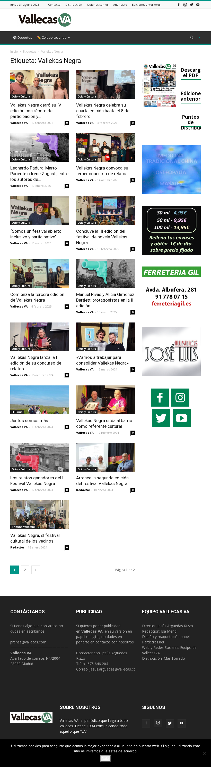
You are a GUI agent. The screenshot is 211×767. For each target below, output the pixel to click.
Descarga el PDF (192, 72)
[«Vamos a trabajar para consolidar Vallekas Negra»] (105, 336)
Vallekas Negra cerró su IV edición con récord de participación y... (35, 110)
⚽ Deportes (22, 37)
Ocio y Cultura (21, 96)
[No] (204, 753)
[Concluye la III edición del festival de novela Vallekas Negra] (105, 210)
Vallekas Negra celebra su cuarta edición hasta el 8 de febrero (102, 110)
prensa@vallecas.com (28, 642)
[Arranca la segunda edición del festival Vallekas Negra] (105, 457)
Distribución (73, 4)
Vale (105, 758)
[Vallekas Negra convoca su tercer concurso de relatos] (105, 147)
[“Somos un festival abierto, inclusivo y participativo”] (39, 210)
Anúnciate (120, 4)
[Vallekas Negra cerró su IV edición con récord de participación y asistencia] (39, 84)
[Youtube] (198, 4)
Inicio (14, 51)
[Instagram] (185, 4)
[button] (193, 37)
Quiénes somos (97, 4)
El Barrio (17, 412)
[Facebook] (178, 4)
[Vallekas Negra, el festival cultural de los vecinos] (39, 514)
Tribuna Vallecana (24, 527)
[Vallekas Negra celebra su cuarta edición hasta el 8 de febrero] (105, 84)
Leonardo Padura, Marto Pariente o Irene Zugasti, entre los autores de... (39, 173)
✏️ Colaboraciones (51, 37)
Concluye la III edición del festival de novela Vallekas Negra (101, 237)
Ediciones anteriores (146, 4)
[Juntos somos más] (39, 399)
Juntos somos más (29, 420)
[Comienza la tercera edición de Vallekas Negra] (39, 273)
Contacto (54, 4)
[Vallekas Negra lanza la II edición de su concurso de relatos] (39, 336)
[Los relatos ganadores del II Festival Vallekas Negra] (39, 457)
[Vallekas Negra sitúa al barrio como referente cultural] (105, 399)
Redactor (83, 490)
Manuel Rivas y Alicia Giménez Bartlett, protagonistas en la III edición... (105, 300)
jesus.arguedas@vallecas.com (114, 669)
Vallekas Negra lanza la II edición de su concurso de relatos (35, 363)
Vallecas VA (19, 123)
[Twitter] (191, 4)
